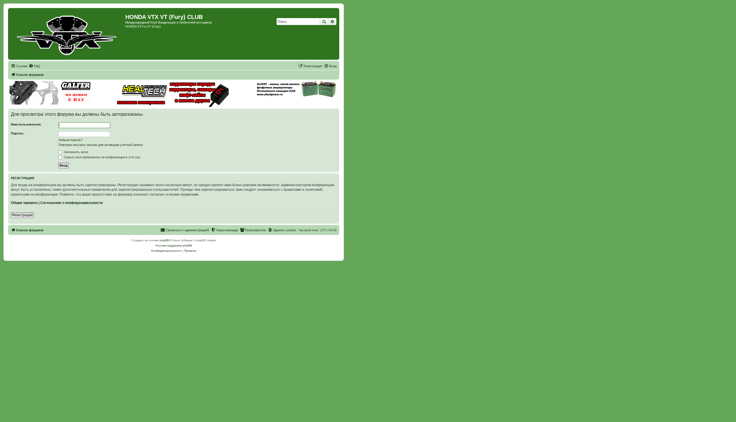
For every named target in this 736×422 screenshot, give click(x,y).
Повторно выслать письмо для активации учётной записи (100, 145)
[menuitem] (34, 66)
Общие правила (24, 203)
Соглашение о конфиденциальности (71, 203)
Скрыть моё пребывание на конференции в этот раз (101, 157)
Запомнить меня (75, 152)
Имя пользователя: (26, 124)
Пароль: (17, 133)
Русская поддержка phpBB (174, 245)
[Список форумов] (67, 33)
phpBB (164, 240)
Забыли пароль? (70, 140)
